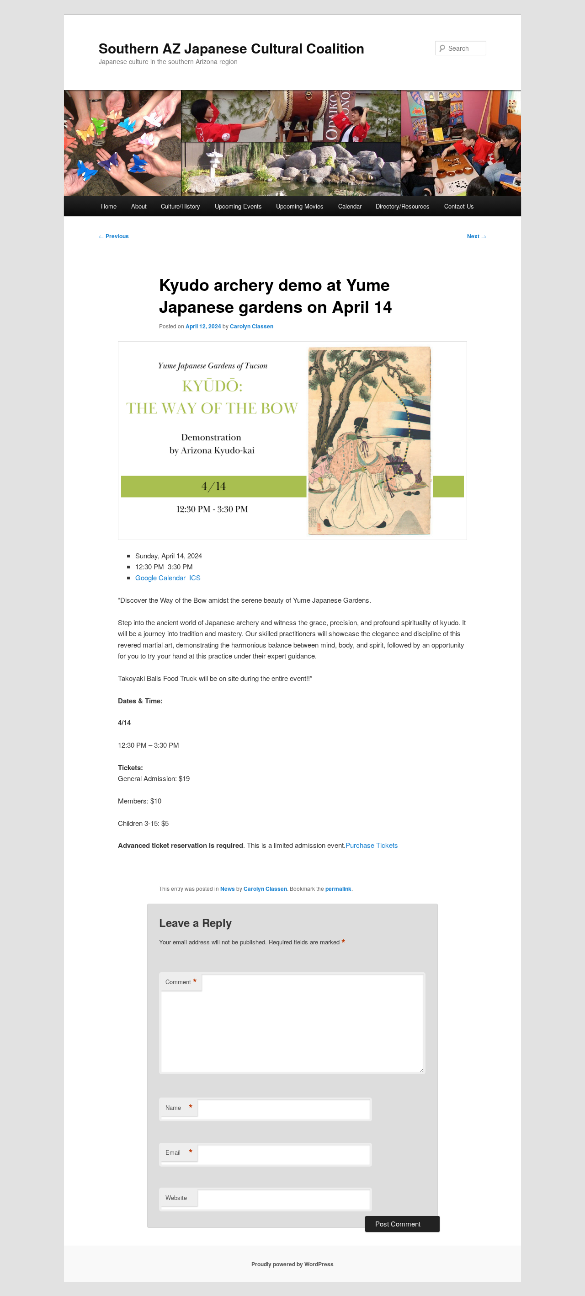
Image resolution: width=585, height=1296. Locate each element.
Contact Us (459, 206)
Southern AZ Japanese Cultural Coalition (231, 48)
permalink (338, 888)
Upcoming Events (238, 206)
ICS (195, 577)
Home (109, 206)
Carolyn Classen (251, 326)
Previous (114, 236)
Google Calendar (160, 577)
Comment (181, 982)
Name (179, 1107)
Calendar (350, 206)
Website (176, 1197)
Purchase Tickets (372, 845)
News (227, 888)
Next (476, 236)
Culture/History (180, 206)
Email (179, 1152)
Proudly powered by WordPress (292, 1264)
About (139, 206)
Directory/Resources (403, 206)
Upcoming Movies (300, 206)
